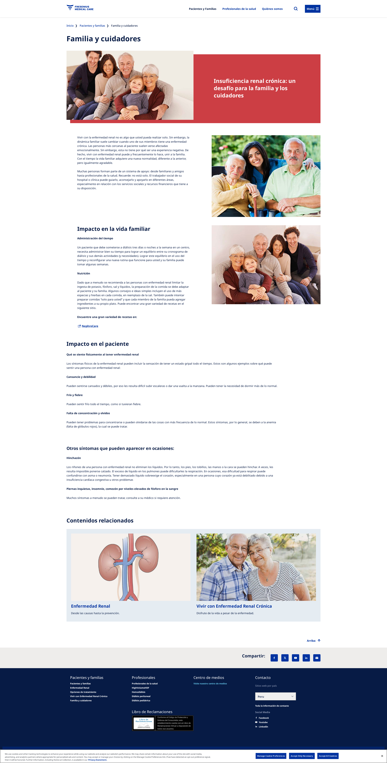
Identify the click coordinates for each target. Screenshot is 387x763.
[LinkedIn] (306, 657)
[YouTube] (295, 657)
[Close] (382, 756)
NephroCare (90, 326)
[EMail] (316, 657)
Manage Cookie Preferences (271, 755)
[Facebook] (274, 657)
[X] (285, 657)
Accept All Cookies (328, 755)
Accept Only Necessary (302, 755)
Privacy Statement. (97, 759)
